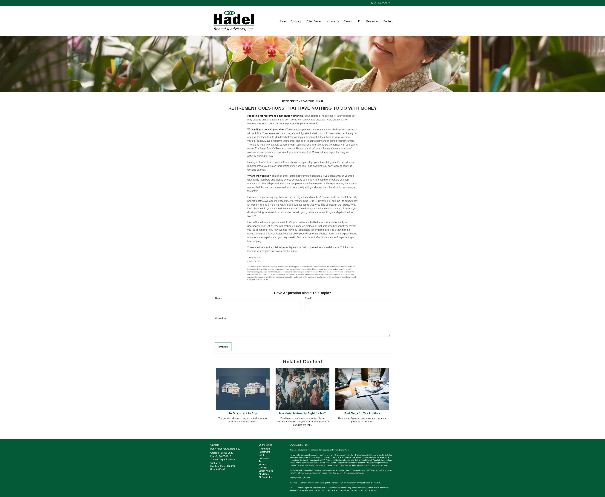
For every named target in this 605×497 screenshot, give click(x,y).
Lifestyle (263, 467)
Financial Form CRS (300, 445)
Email (308, 298)
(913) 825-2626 (382, 3)
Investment (264, 451)
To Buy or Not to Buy (243, 413)
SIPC (378, 482)
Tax (260, 461)
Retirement (264, 448)
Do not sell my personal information (350, 472)
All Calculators (266, 477)
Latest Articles (266, 470)
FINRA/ (373, 482)
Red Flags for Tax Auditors (362, 413)
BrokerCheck (344, 449)
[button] (296, 21)
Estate (262, 454)
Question (220, 318)
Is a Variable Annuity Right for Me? (302, 413)
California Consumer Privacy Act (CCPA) (369, 470)
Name (218, 298)
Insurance (264, 458)
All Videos (264, 473)
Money (262, 464)
